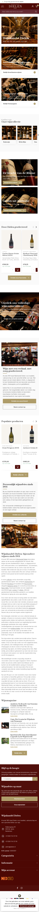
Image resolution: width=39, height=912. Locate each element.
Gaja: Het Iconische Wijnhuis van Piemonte (22, 720)
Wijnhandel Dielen (22, 559)
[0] (36, 6)
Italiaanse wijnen (12, 586)
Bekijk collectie (18, 475)
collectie (9, 579)
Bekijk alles (18, 753)
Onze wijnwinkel (19, 805)
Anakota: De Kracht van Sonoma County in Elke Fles (23, 705)
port (10, 590)
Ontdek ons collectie (19, 515)
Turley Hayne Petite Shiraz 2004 (10, 254)
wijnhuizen (31, 608)
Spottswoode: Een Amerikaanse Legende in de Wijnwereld (23, 736)
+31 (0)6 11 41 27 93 (11, 836)
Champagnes (28, 581)
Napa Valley (5, 588)
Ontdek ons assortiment (19, 401)
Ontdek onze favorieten (18, 278)
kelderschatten (15, 628)
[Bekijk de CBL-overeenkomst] (7, 877)
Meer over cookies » (20, 908)
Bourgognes (28, 584)
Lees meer (14, 716)
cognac (14, 590)
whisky (21, 590)
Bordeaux (10, 584)
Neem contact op (19, 407)
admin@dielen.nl (10, 847)
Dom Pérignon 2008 (10, 448)
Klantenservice (19, 799)
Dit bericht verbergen (27, 906)
